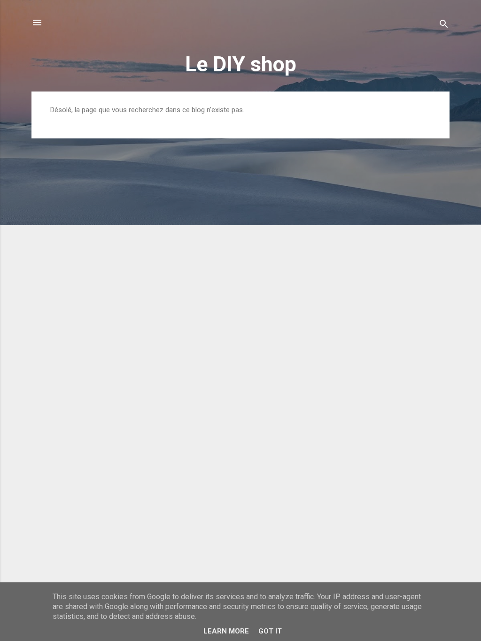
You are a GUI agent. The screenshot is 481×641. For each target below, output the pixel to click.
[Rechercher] (444, 25)
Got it (270, 631)
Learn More (226, 631)
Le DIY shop (240, 64)
